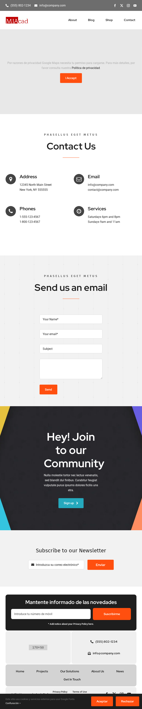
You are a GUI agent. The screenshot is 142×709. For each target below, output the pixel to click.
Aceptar (102, 701)
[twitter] (121, 5)
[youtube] (134, 5)
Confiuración (12, 703)
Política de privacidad (86, 68)
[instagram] (128, 5)
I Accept (71, 78)
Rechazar (127, 701)
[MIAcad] (17, 18)
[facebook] (115, 5)
